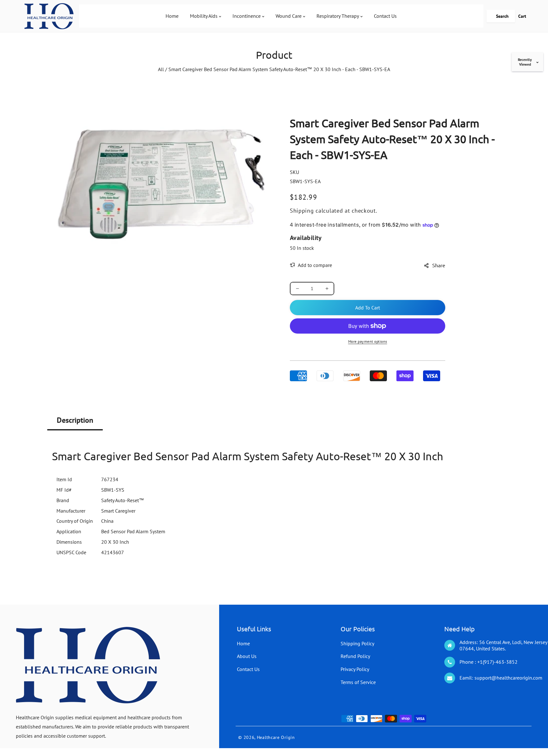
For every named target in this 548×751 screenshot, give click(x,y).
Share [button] (438, 265)
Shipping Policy (357, 643)
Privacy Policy (355, 669)
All (161, 69)
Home (243, 643)
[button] (500, 16)
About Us (247, 656)
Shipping (302, 210)
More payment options (367, 341)
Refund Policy (355, 656)
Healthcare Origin (276, 737)
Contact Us (248, 669)
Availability (306, 238)
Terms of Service (358, 682)
